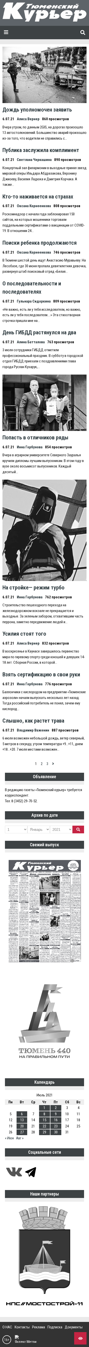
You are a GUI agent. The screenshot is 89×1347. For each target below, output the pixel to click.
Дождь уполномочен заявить (37, 109)
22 (44, 1126)
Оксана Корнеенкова (34, 206)
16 (56, 1120)
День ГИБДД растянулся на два (39, 332)
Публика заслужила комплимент (40, 150)
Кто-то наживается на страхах (37, 196)
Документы (74, 1327)
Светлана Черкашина (34, 159)
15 (44, 1120)
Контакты (22, 1327)
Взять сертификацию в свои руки (41, 674)
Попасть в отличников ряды (35, 437)
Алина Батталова (31, 342)
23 (56, 1126)
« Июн (9, 1138)
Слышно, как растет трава (33, 720)
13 (22, 1120)
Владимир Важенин (33, 730)
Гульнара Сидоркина (34, 301)
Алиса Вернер (28, 119)
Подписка (54, 1327)
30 (56, 1132)
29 (44, 1132)
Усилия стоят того (24, 633)
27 (22, 1132)
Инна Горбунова (30, 447)
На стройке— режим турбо (33, 587)
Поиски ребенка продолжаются (39, 242)
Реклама (38, 1327)
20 (22, 1126)
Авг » (19, 1138)
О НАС (7, 1327)
